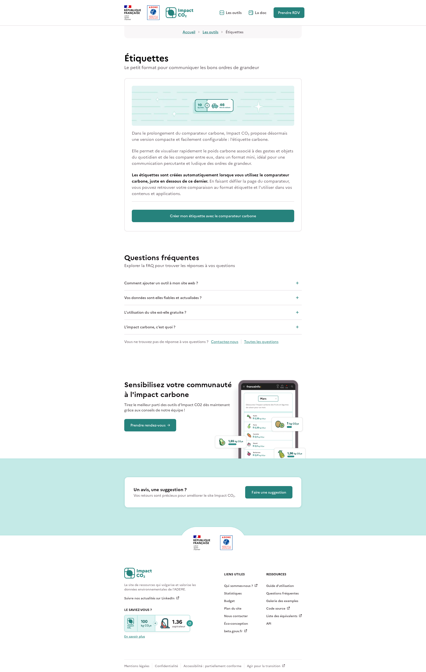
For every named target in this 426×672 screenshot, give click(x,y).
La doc (260, 12)
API (268, 623)
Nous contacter (236, 616)
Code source (275, 608)
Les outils (234, 12)
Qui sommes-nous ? (238, 586)
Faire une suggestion (269, 492)
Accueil (189, 32)
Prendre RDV (289, 12)
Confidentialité (166, 666)
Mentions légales (136, 666)
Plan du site (232, 608)
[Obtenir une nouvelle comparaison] (190, 623)
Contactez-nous (224, 341)
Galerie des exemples (282, 601)
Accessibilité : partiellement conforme (212, 666)
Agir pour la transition (263, 666)
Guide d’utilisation (280, 586)
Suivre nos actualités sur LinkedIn (149, 598)
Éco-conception (236, 623)
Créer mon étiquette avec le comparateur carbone (213, 216)
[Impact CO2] (131, 623)
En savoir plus (134, 636)
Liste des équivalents (281, 616)
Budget (229, 601)
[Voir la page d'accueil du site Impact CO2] (179, 12)
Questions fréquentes (282, 593)
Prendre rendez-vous (148, 425)
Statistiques (233, 593)
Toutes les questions (261, 341)
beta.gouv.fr (233, 631)
